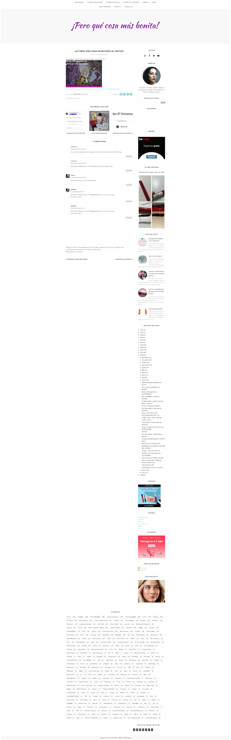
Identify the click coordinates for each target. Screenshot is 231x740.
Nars (138, 667)
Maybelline (118, 635)
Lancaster (138, 685)
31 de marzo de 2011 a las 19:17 (78, 149)
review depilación (149, 646)
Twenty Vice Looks (108, 631)
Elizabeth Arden (71, 685)
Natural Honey (122, 703)
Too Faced (70, 620)
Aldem (68, 710)
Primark (156, 660)
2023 (141, 330)
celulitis (94, 678)
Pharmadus (70, 671)
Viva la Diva (90, 707)
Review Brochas (155, 642)
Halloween (123, 674)
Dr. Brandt (147, 656)
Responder (129, 156)
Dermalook (135, 656)
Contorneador (82, 714)
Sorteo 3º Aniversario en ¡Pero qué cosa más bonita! (156, 291)
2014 (141, 347)
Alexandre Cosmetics (90, 710)
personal (151, 627)
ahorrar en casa (124, 631)
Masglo (69, 689)
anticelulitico (93, 664)
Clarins (124, 656)
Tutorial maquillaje (130, 617)
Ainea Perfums (155, 707)
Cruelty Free (106, 646)
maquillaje (80, 617)
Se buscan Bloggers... (156, 309)
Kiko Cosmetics (83, 620)
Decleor (93, 714)
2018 (141, 337)
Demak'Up (139, 682)
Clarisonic (152, 710)
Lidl (135, 700)
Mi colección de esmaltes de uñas (152, 458)
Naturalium (135, 703)
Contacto (141, 519)
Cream (118, 682)
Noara (73, 175)
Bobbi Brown (70, 667)
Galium (126, 714)
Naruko (69, 718)
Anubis (83, 692)
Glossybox (155, 620)
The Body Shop (140, 635)
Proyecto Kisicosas (94, 671)
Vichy (136, 646)
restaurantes (141, 707)
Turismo (84, 678)
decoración (145, 689)
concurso (137, 631)
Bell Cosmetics (97, 638)
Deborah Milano (71, 631)
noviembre (145, 360)
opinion (132, 638)
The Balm (69, 656)
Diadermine (83, 653)
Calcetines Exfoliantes (119, 710)
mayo (143, 375)
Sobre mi (141, 521)
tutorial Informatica (151, 718)
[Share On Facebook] (124, 94)
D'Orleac (128, 682)
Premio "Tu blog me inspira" (151, 406)
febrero (144, 470)
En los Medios (142, 524)
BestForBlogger (127, 737)
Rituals (107, 671)
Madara (154, 700)
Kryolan (117, 685)
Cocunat (117, 696)
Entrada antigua (123, 259)
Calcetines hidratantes (137, 710)
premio (84, 638)
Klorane (126, 653)
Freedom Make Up (72, 660)
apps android (81, 649)
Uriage (79, 707)
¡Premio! (144, 431)
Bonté (142, 638)
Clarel (92, 642)
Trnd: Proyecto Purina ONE (151, 443)
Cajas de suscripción (112, 617)
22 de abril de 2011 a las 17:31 (78, 208)
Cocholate (106, 696)
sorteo (77, 98)
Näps (145, 674)
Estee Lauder (70, 700)
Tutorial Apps (71, 664)
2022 (141, 332)
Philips (81, 671)
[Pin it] (131, 94)
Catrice (82, 635)
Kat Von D (135, 674)
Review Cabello (114, 624)
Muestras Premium (140, 653)
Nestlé (127, 646)
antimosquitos (103, 707)
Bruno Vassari (71, 653)
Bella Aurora (149, 678)
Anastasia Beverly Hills (133, 678)
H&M (117, 653)
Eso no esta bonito (86, 685)
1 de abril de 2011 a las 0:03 (77, 191)
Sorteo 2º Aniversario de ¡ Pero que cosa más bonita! (156, 274)
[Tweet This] (120, 94)
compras (116, 620)
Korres (104, 700)
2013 (141, 350)
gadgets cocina (118, 718)
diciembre (145, 357)
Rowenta (69, 707)
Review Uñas (70, 635)
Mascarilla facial (71, 638)
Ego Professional (98, 653)
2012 (141, 352)
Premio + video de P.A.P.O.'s (151, 451)
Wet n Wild (101, 624)
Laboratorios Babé (106, 642)
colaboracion (117, 707)
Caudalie (95, 696)
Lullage (144, 700)
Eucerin (158, 656)
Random (155, 617)
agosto (144, 367)
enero (144, 472)
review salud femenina (134, 718)
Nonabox (143, 620)
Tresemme (123, 689)
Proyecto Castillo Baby (91, 718)
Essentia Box (95, 667)
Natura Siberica (108, 703)
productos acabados (85, 624)
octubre (144, 362)
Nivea (68, 642)
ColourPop (128, 696)
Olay (145, 703)
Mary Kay (95, 703)
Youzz (116, 671)
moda (83, 631)
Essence (69, 627)
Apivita (93, 692)
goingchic (106, 664)
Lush (98, 660)
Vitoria (82, 664)
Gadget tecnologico (103, 685)
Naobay (121, 660)
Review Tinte (120, 638)
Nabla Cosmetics (81, 689)
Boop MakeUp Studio (73, 696)
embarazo (129, 707)
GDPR (140, 526)
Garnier (117, 646)
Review (69, 617)
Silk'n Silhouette (71, 678)
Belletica (122, 692)
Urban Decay (154, 635)
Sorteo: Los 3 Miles (155, 256)
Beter (90, 674)
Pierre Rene (145, 660)
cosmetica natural (115, 627)
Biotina (133, 692)
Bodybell (143, 692)
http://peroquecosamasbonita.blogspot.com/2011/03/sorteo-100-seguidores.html (92, 89)
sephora (94, 631)
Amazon (135, 671)
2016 (141, 342)
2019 (141, 335)
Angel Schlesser (71, 692)
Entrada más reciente (77, 259)
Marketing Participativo (143, 624)
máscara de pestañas (97, 649)
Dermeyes (104, 714)
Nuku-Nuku (143, 568)
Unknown (143, 570)
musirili (73, 189)
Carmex (96, 682)
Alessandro (118, 678)
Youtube (134, 689)
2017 (141, 340)
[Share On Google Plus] (127, 94)
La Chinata (108, 667)
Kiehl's (145, 714)
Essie (151, 696)
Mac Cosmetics (154, 638)
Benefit (95, 646)
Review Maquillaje (95, 617)
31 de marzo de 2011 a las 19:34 (78, 177)
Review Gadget (151, 631)
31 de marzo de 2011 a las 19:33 (78, 163)
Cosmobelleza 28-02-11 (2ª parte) (152, 467)
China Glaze (107, 682)
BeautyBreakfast (146, 649)
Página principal (143, 517)
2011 (141, 355)
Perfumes (69, 649)
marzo (144, 380)
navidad (84, 646)
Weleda (89, 656)
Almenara (104, 710)
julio (143, 370)
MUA (129, 667)
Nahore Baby (109, 660)
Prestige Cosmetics (123, 642)
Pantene (94, 689)
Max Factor (70, 624)
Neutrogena (132, 660)
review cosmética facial (100, 620)
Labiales (127, 685)
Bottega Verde (112, 656)
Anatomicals (139, 664)
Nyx (129, 635)
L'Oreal (80, 627)
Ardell (102, 692)
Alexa (77, 710)
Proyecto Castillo (140, 642)
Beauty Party (132, 649)
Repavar (105, 718)
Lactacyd (114, 700)
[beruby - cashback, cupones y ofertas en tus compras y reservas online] (151, 159)
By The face (70, 682)
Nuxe (78, 718)
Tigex (79, 656)
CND (86, 696)
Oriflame (147, 667)
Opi (154, 703)
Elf (109, 653)
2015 (141, 345)
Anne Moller (146, 671)
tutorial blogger (80, 642)
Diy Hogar (93, 635)
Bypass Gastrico (83, 682)
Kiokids (155, 714)
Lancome (125, 700)
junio (143, 372)
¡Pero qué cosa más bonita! (111, 737)
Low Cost (119, 667)
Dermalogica (140, 696)
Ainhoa (116, 664)
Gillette (136, 714)
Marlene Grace (83, 703)
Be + (81, 674)
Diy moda (151, 682)
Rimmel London (71, 646)
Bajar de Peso (70, 674)
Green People (84, 700)
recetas (111, 649)
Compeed (69, 714)
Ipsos (95, 700)
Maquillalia (70, 703)
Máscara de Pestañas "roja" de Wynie (151, 172)
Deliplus (141, 627)
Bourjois (100, 674)
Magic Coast (150, 685)
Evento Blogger (129, 620)
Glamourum (106, 635)
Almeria (121, 649)
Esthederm (116, 714)
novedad (127, 624)
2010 (141, 475)
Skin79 (153, 653)
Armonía (112, 692)
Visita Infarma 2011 (148, 465)
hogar (125, 671)
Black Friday (152, 664)
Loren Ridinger (87, 660)
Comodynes (111, 674)
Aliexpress (127, 664)
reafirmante (106, 678)
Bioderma (129, 627)
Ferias (109, 638)
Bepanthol (99, 656)
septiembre (145, 365)
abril (143, 377)
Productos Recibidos (108, 689)
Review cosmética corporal (96, 627)
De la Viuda (83, 667)
